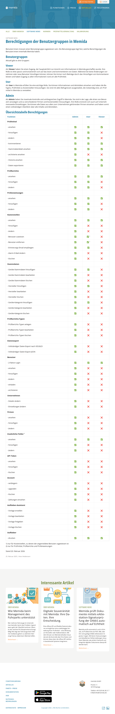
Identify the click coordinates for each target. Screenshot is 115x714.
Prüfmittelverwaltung (63, 31)
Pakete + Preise (11, 688)
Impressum (22, 708)
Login (105, 2)
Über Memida (18, 31)
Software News (33, 31)
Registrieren (103, 8)
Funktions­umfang (13, 681)
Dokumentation (12, 692)
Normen (46, 31)
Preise (73, 8)
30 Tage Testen (87, 2)
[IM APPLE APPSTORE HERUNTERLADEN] (43, 699)
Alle (8, 31)
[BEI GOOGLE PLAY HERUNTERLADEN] (43, 692)
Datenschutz (11, 708)
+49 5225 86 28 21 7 (102, 691)
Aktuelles (86, 8)
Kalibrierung (83, 31)
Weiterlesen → (13, 640)
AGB (7, 696)
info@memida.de (101, 693)
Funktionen (58, 8)
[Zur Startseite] (11, 7)
